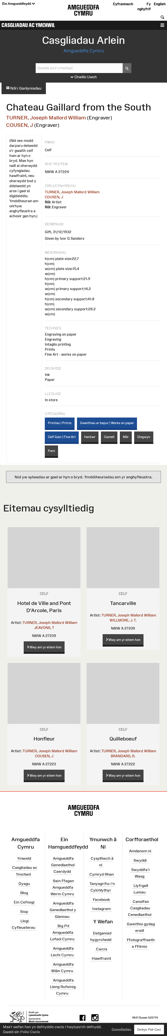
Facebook (101, 899)
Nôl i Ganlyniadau (25, 88)
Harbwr (89, 437)
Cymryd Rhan (101, 874)
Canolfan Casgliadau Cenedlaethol (139, 908)
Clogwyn (143, 437)
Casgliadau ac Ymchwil (28, 25)
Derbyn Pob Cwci (149, 1029)
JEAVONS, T (44, 628)
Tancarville (123, 603)
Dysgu (24, 883)
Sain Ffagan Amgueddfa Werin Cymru (62, 887)
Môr (126, 437)
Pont (51, 451)
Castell (109, 437)
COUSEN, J (19, 125)
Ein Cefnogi (24, 902)
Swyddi (140, 860)
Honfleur (44, 739)
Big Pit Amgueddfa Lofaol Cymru (62, 932)
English (159, 4)
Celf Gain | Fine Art (62, 437)
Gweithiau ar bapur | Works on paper (107, 423)
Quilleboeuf (123, 739)
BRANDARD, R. (123, 756)
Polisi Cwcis (30, 1032)
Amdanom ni (140, 851)
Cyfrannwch (123, 4)
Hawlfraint (101, 958)
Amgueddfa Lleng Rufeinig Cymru (63, 986)
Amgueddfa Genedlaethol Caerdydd (63, 864)
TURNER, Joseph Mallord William (46, 118)
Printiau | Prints (60, 423)
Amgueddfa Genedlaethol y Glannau (63, 910)
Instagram (101, 909)
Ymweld (24, 858)
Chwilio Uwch (85, 77)
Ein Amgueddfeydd (17, 3)
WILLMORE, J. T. (123, 620)
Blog (24, 893)
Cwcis (101, 949)
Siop (24, 911)
